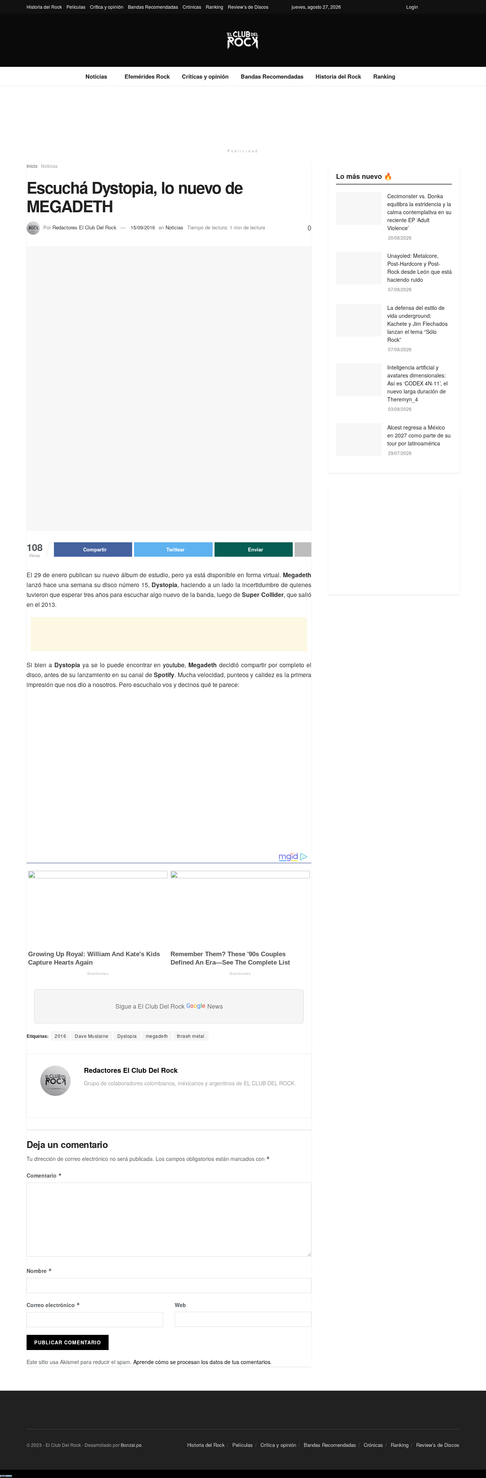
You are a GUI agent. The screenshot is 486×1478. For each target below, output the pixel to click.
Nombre (39, 1270)
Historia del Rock (44, 6)
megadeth (157, 1036)
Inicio (32, 166)
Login (412, 6)
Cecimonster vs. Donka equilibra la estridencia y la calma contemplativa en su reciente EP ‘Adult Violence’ (419, 212)
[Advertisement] (243, 115)
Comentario (44, 1175)
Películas (75, 6)
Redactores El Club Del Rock (84, 227)
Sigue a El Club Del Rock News (169, 1006)
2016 (60, 1036)
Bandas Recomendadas (153, 6)
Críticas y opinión (205, 76)
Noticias (96, 76)
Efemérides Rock (147, 76)
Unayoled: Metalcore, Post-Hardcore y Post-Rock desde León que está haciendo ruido (419, 267)
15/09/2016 (143, 227)
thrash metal (191, 1036)
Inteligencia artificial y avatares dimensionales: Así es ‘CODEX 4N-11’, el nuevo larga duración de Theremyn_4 (417, 383)
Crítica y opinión (106, 6)
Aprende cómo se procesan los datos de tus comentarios (201, 1362)
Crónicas (192, 6)
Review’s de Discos (248, 6)
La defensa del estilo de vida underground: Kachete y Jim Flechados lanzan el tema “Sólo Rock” (417, 323)
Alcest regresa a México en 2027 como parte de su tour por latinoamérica (419, 435)
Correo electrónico (53, 1305)
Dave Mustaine (92, 1036)
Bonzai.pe (131, 1445)
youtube (174, 664)
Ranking (214, 6)
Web (180, 1305)
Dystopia (127, 1036)
